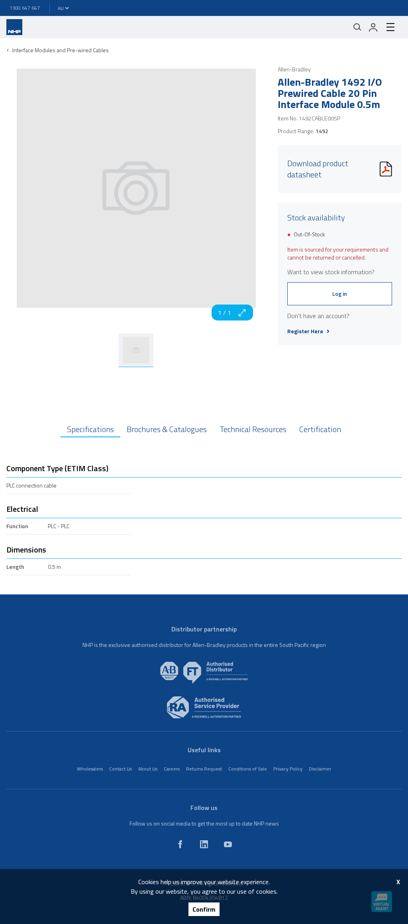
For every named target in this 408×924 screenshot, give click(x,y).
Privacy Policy (287, 769)
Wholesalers (90, 769)
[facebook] (180, 844)
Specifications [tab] (90, 429)
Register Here (305, 331)
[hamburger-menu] (390, 27)
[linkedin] (204, 844)
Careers (172, 769)
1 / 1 (224, 312)
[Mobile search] (357, 27)
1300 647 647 (25, 8)
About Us (147, 769)
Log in (339, 293)
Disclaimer (320, 769)
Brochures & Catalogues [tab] (167, 429)
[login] (373, 27)
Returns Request (204, 769)
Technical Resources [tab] (253, 429)
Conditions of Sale (247, 769)
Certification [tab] (320, 429)
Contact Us (120, 769)
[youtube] (228, 844)
